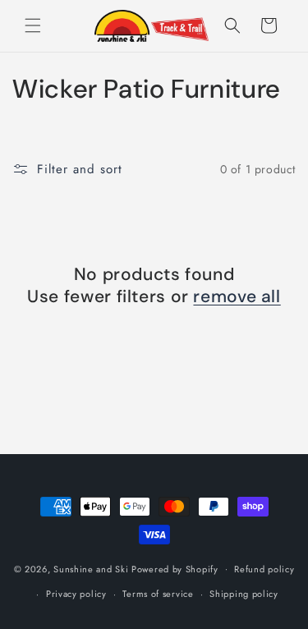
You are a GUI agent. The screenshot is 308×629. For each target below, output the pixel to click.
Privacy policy (76, 593)
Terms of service (157, 593)
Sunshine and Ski (90, 568)
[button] (33, 25)
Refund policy (264, 569)
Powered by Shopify (174, 568)
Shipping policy (243, 593)
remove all (236, 297)
